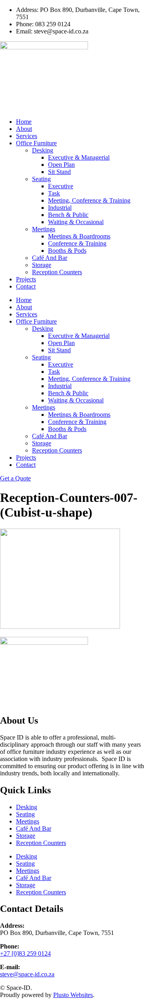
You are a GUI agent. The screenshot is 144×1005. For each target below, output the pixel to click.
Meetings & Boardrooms (79, 236)
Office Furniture (36, 143)
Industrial (60, 207)
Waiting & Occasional (76, 222)
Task (54, 193)
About (24, 128)
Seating (41, 179)
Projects (26, 279)
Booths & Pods (67, 250)
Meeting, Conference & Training (89, 200)
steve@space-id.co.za (27, 974)
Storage (41, 264)
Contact (26, 286)
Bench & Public (68, 214)
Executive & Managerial (79, 157)
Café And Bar (49, 257)
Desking (42, 150)
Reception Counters (57, 272)
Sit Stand (59, 171)
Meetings (43, 229)
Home (24, 121)
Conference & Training (77, 243)
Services (26, 136)
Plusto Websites (73, 994)
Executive (60, 186)
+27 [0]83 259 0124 (25, 953)
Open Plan (61, 164)
